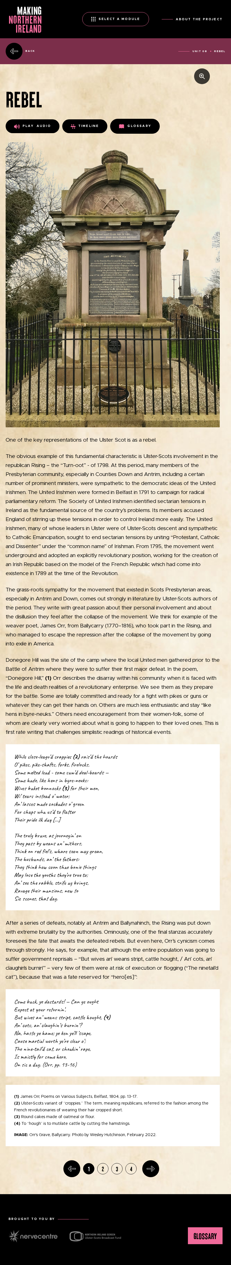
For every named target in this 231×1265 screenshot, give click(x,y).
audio (37, 126)
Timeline (88, 126)
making (25, 19)
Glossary (139, 126)
